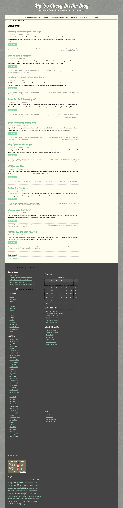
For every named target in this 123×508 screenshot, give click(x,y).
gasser (62, 71)
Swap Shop (84, 17)
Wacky (11, 331)
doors (18, 488)
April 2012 (13, 376)
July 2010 (12, 422)
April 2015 (13, 344)
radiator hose (17, 496)
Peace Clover (50, 339)
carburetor (32, 482)
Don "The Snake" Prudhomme (57, 137)
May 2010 (13, 427)
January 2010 (14, 436)
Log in (48, 414)
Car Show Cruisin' (51, 311)
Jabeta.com (49, 337)
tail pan (24, 501)
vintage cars (75, 117)
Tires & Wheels (16, 139)
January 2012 (14, 383)
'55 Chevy (10, 480)
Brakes (20, 225)
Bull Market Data (51, 330)
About (46, 17)
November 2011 (14, 387)
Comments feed (51, 419)
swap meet (75, 50)
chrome (36, 485)
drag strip (75, 137)
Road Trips (39, 49)
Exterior (10, 72)
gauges (72, 49)
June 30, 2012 (22, 191)
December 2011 (14, 385)
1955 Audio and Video (32, 17)
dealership (70, 203)
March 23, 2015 (22, 80)
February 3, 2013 (23, 169)
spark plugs (38, 496)
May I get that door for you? (20, 144)
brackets (27, 482)
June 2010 (13, 424)
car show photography (62, 92)
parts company (53, 225)
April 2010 (13, 429)
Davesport (12, 34)
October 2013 (14, 353)
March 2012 (13, 378)
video (77, 71)
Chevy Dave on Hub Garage (54, 313)
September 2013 (15, 355)
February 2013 (14, 360)
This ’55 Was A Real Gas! (19, 55)
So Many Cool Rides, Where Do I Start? (26, 77)
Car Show (17, 49)
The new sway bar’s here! (19, 209)
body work (19, 482)
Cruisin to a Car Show (18, 188)
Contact (94, 17)
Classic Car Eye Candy (53, 315)
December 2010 (14, 410)
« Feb (46, 303)
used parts (76, 183)
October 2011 (14, 390)
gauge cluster (65, 49)
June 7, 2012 (22, 213)
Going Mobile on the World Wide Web (21, 280)
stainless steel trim (23, 498)
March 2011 (13, 404)
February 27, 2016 (23, 34)
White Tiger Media (51, 344)
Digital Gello (49, 335)
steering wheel (35, 498)
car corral (56, 159)
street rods (68, 117)
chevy (31, 485)
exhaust (36, 70)
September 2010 (15, 417)
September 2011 (15, 392)
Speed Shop (75, 247)
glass (36, 490)
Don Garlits (72, 92)
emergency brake (33, 488)
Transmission (24, 139)
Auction (12, 49)
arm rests (24, 480)
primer (34, 493)
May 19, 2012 (22, 234)
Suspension (11, 183)
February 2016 (14, 341)
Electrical (23, 49)
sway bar (76, 225)
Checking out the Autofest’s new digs (24, 31)
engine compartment (21, 490)
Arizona (18, 480)
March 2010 (13, 431)
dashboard (12, 488)
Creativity (26, 70)
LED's (76, 49)
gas (29, 490)
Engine (32, 70)
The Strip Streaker (51, 322)
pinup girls (70, 116)
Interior (33, 49)
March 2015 (13, 346)
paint (27, 493)
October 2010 (14, 415)
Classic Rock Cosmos (52, 332)
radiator (10, 496)
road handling (61, 225)
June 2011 (13, 397)
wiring (18, 503)
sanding (33, 496)
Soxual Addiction (51, 342)
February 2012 (14, 380)
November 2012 (14, 364)
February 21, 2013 (23, 147)
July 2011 (12, 394)
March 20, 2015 (22, 102)
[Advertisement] (14, 446)
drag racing (58, 116)
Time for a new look (15, 275)
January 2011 (14, 408)
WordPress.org (50, 421)
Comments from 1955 (60, 17)
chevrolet (64, 203)
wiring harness (25, 504)
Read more (12, 44)
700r (15, 480)
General (29, 49)
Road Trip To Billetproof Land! (21, 99)
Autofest (51, 159)
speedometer (68, 50)
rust (29, 496)
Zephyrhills (75, 161)
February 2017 (14, 339)
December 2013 (14, 350)
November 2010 (14, 413)
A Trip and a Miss (16, 166)
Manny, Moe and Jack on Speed (22, 231)
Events (74, 17)
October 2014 (14, 348)
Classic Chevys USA (52, 318)
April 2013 (13, 357)
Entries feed (49, 417)
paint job (67, 71)
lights (62, 50)
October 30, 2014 (23, 125)
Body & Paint (13, 70)
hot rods (64, 116)
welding (11, 503)
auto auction (51, 49)
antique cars (57, 114)
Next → (16, 258)
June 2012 (13, 371)
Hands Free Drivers (52, 320)
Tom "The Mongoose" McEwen (70, 139)
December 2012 (14, 362)
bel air (29, 480)
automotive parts (60, 247)
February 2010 (14, 434)
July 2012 (12, 369)
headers (10, 493)
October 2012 (14, 367)
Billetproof (51, 71)
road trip (72, 71)
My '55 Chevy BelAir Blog (62, 5)
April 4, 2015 (21, 58)
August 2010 (13, 420)
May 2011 (12, 399)
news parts (63, 181)
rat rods (76, 116)
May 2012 (13, 374)
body (32, 480)
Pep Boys (68, 247)
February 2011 (14, 406)
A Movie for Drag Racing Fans (22, 122)
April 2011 (13, 401)
